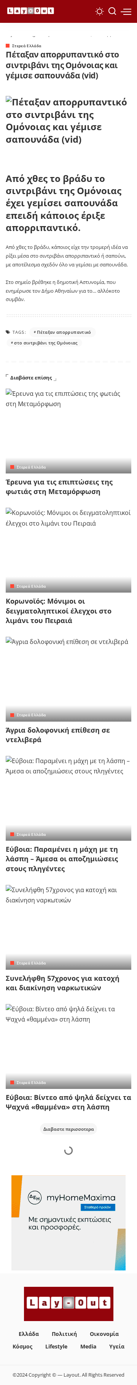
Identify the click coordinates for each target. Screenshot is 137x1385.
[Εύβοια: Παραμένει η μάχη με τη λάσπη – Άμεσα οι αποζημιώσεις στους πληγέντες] (68, 798)
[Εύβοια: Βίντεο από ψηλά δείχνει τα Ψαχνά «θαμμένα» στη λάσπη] (68, 1046)
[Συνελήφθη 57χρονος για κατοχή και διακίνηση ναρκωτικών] (68, 927)
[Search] (112, 11)
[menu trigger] (126, 11)
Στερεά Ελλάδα (26, 46)
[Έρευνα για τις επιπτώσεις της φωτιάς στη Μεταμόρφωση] (68, 431)
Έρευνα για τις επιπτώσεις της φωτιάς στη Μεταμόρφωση (59, 486)
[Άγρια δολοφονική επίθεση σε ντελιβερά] (68, 679)
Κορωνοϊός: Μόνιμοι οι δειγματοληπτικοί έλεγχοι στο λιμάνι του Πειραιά (59, 610)
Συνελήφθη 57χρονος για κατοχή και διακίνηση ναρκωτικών (62, 983)
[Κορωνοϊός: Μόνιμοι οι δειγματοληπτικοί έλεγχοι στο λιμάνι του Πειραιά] (68, 550)
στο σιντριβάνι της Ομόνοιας (45, 343)
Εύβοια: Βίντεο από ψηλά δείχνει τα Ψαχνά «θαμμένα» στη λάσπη (68, 1102)
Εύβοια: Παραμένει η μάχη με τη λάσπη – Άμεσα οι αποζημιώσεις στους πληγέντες (62, 859)
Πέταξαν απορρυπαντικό (64, 332)
